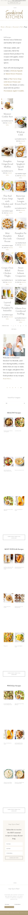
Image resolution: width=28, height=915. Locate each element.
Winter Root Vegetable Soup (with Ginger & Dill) (19, 783)
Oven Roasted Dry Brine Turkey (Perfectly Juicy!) (19, 743)
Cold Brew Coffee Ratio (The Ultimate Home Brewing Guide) (8, 568)
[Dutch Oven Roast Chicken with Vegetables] (8, 422)
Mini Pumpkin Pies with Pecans (7, 237)
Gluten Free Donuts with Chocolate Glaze (19, 607)
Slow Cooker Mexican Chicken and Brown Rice (8, 471)
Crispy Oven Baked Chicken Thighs (7, 271)
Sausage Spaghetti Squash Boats (20, 165)
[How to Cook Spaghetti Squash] (19, 638)
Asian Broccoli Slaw (18, 430)
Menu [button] (15, 7)
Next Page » (14, 329)
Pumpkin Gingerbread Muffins (7, 164)
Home (3, 27)
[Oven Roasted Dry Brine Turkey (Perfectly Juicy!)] (19, 735)
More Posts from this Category (14, 537)
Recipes (8, 27)
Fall (21, 27)
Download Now (14, 2)
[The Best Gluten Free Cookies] (8, 598)
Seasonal (16, 27)
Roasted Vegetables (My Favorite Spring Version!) (8, 704)
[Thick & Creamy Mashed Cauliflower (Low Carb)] (8, 774)
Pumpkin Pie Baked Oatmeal (21, 236)
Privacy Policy (24, 912)
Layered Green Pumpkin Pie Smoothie (7, 306)
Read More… (7, 379)
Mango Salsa (6, 645)
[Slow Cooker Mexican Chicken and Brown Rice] (8, 462)
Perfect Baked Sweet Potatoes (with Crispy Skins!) (19, 568)
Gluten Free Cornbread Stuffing (20, 311)
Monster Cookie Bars (7, 115)
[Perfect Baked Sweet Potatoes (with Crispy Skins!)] (19, 559)
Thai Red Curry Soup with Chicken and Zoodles (7, 201)
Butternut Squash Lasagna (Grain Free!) (21, 199)
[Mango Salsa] (8, 638)
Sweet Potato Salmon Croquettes (21, 271)
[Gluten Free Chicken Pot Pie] (19, 462)
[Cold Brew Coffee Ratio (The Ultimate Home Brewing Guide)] (8, 559)
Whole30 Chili (21, 133)
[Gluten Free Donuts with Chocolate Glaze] (19, 598)
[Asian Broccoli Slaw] (19, 422)
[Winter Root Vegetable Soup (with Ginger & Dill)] (19, 774)
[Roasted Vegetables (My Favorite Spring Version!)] (8, 695)
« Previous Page (5, 325)
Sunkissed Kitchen (14, 14)
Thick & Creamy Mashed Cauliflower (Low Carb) (8, 783)
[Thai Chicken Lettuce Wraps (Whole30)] (8, 501)
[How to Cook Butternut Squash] (19, 501)
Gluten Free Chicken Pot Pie (19, 470)
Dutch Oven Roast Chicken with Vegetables (8, 431)
